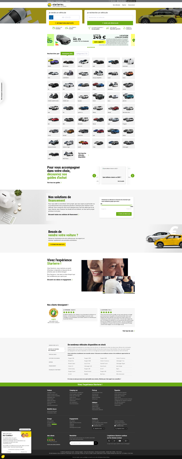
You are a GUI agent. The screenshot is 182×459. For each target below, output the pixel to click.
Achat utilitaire (95, 405)
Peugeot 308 (71, 358)
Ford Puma (118, 371)
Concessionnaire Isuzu (97, 392)
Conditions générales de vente (67, 452)
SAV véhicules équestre (120, 402)
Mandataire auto (51, 397)
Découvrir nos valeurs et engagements (59, 280)
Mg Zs (117, 368)
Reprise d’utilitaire (96, 408)
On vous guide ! (96, 29)
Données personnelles (100, 452)
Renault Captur (71, 363)
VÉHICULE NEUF (52, 354)
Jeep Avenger (119, 366)
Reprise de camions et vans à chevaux (123, 399)
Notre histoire (50, 421)
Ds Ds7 (102, 368)
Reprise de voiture (51, 400)
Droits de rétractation (89, 452)
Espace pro (68, 1)
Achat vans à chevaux (119, 395)
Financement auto (51, 402)
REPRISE (51, 362)
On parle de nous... (51, 422)
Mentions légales (79, 452)
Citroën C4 (70, 366)
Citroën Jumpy (71, 368)
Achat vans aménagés (75, 395)
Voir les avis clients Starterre (53, 444)
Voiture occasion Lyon (52, 394)
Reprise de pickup (96, 397)
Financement (131, 5)
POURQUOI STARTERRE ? (55, 369)
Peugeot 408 (103, 371)
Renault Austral (87, 371)
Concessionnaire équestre (120, 392)
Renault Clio (71, 361)
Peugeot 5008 (87, 361)
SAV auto (49, 403)
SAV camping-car (73, 402)
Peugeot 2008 (87, 358)
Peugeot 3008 (103, 358)
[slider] (101, 205)
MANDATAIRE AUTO (54, 345)
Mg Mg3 (86, 374)
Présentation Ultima (51, 413)
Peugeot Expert (71, 371)
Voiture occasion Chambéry (53, 395)
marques (67, 53)
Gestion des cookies (110, 452)
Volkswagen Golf (88, 366)
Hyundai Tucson (104, 363)
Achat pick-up (95, 394)
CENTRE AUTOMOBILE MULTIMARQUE (53, 349)
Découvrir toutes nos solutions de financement (63, 214)
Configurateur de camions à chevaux (123, 400)
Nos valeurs (72, 421)
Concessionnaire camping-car (76, 392)
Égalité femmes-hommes (75, 422)
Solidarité (72, 425)
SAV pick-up (94, 399)
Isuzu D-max (87, 363)
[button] (48, 40)
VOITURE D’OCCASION (54, 358)
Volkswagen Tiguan (120, 363)
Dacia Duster (103, 366)
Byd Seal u (102, 374)
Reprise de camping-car (75, 399)
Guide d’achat (73, 397)
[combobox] (110, 17)
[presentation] (92, 175)
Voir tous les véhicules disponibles (82, 155)
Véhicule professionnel (52, 405)
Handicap (72, 424)
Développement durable (75, 427)
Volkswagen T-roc (120, 361)
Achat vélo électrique (52, 411)
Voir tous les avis (128, 331)
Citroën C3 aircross (104, 361)
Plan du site (119, 452)
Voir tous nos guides (53, 182)
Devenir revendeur (119, 403)
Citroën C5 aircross (120, 358)
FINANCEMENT (52, 366)
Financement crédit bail (97, 409)
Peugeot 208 (87, 368)
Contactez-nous (50, 1)
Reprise (124, 5)
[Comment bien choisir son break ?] (113, 175)
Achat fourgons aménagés (76, 394)
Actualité (49, 425)
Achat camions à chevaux (120, 394)
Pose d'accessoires (74, 403)
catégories (81, 53)
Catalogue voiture (51, 392)
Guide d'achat (50, 399)
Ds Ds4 (70, 374)
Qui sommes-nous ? (60, 1)
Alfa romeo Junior (120, 374)
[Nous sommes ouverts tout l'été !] (91, 40)
